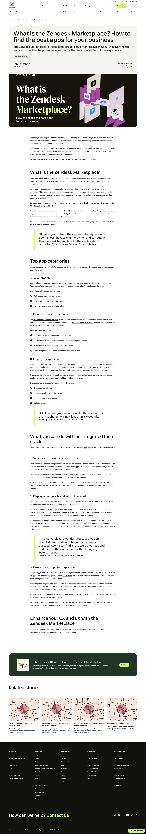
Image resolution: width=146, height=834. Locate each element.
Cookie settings (37, 830)
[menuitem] (133, 1)
